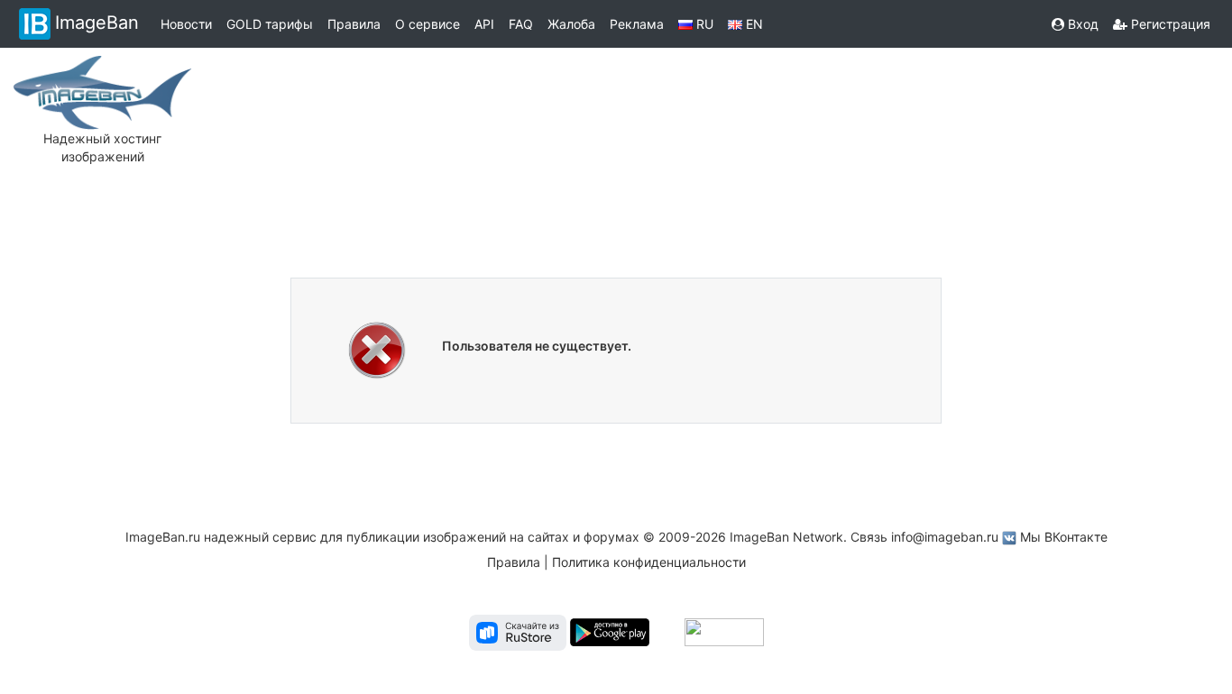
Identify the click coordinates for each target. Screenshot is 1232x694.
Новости (186, 24)
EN (752, 24)
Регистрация (1168, 24)
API (484, 24)
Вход (1081, 24)
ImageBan (97, 22)
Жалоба (571, 24)
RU (703, 24)
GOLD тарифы (269, 24)
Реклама (637, 24)
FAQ (521, 24)
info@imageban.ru (944, 536)
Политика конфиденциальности (649, 562)
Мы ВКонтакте (1064, 536)
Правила (354, 24)
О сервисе (427, 24)
